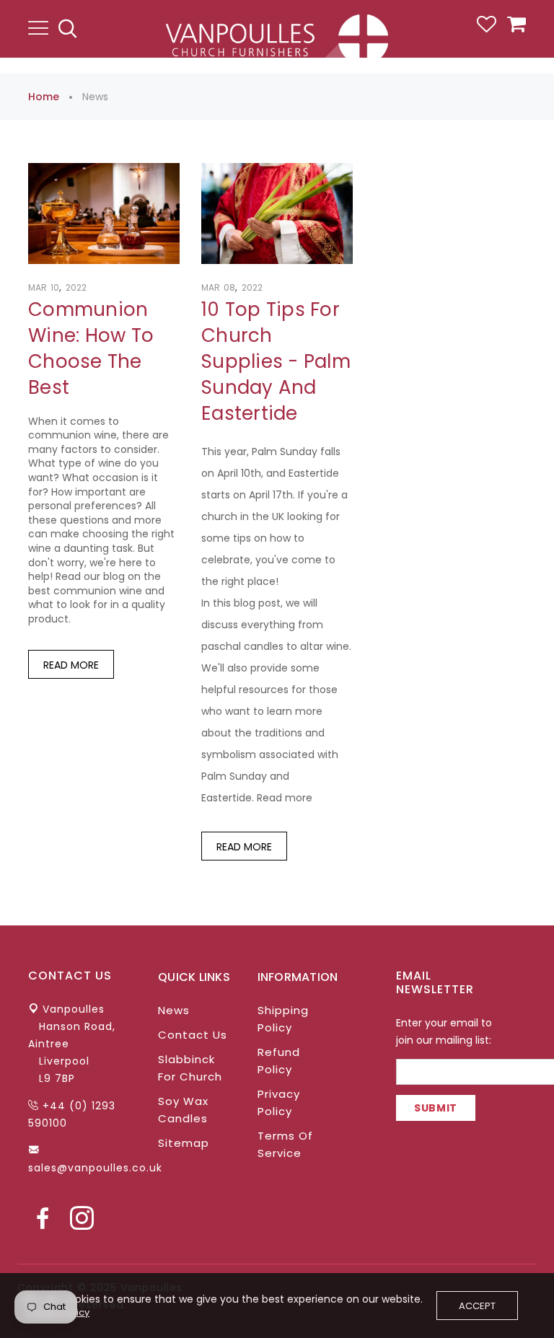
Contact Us (192, 1034)
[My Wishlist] (486, 29)
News (174, 1010)
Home (43, 96)
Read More (71, 665)
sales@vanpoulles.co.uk (95, 1168)
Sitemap (183, 1142)
